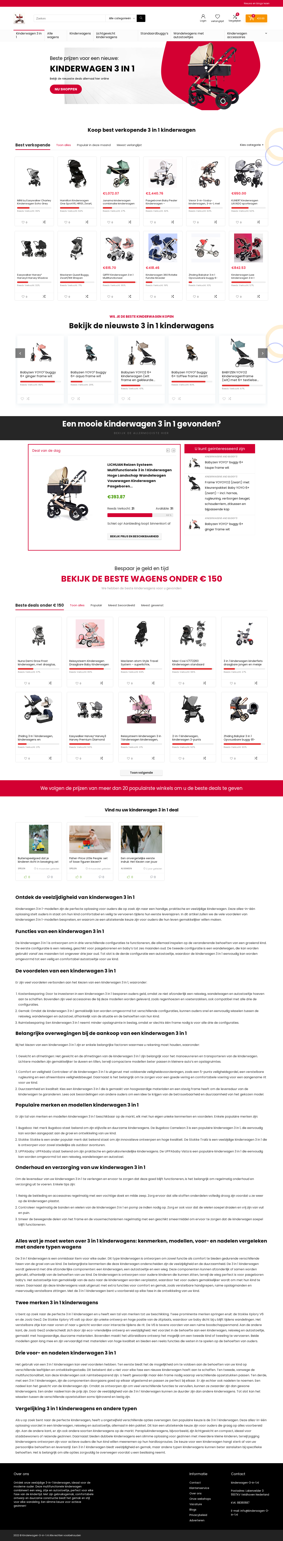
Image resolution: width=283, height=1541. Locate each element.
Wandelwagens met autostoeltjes (188, 35)
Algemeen (126, 868)
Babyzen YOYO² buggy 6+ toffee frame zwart (139, 374)
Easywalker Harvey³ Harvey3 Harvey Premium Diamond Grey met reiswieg (87, 739)
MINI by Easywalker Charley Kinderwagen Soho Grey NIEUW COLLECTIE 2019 (34, 203)
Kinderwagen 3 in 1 (29, 35)
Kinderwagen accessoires (237, 35)
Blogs (192, 1510)
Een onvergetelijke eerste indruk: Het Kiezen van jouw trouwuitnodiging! (139, 861)
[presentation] (20, 353)
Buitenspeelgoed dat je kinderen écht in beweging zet (38, 860)
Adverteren (196, 1520)
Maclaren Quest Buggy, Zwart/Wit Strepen (74, 276)
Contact (195, 1483)
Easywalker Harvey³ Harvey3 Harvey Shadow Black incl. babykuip (32, 278)
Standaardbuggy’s (154, 33)
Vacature (195, 1504)
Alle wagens (53, 35)
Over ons (195, 1493)
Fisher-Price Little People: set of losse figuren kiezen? (88, 860)
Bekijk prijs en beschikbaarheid (134, 529)
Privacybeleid (198, 1515)
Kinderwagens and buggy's (221, 456)
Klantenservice (199, 1488)
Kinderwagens (80, 33)
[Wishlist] (217, 17)
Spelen (21, 868)
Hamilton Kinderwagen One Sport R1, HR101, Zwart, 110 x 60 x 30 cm (76, 203)
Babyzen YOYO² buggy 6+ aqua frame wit (38, 374)
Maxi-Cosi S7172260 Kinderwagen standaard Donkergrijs (188, 664)
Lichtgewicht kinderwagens (106, 35)
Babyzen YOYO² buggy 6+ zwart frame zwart (240, 374)
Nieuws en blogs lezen (257, 3)
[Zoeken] (141, 18)
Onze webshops (200, 1499)
